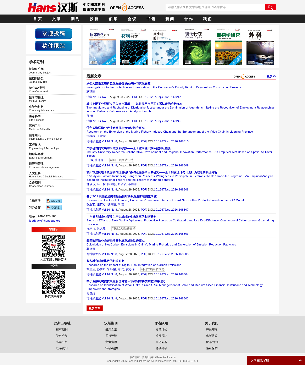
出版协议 (212, 335)
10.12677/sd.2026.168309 (171, 165)
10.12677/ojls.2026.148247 (163, 97)
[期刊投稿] (53, 33)
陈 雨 (121, 269)
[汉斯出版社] (52, 7)
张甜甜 (122, 184)
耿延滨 (91, 91)
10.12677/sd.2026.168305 (171, 254)
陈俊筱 (111, 184)
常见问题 (161, 342)
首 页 (37, 19)
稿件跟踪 (161, 335)
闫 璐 (121, 204)
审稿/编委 (111, 348)
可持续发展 (94, 141)
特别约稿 (161, 348)
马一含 (101, 184)
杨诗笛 (111, 204)
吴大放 (101, 228)
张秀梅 (99, 160)
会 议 (132, 19)
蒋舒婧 (91, 293)
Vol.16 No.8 (109, 141)
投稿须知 (161, 329)
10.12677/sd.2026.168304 (171, 274)
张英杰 (101, 204)
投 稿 (94, 19)
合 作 (188, 19)
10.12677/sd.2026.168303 (171, 298)
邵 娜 (90, 115)
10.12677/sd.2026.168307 (171, 209)
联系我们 (62, 348)
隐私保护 (212, 348)
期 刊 (75, 19)
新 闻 (169, 19)
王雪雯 (101, 136)
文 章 (56, 19)
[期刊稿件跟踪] (53, 45)
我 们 (207, 19)
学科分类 (62, 335)
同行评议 (111, 335)
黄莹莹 (91, 269)
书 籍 (150, 19)
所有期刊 (62, 329)
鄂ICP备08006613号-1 (185, 361)
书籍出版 (62, 342)
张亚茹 (91, 204)
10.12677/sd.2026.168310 (171, 141)
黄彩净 (130, 269)
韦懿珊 (132, 184)
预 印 (113, 19)
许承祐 (91, 228)
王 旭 (90, 160)
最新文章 (111, 329)
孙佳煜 (101, 269)
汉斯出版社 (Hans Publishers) (159, 357)
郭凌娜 (91, 248)
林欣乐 (91, 184)
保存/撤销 (212, 342)
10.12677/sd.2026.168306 (171, 233)
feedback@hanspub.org (45, 220)
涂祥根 (91, 136)
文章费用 (111, 342)
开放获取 (212, 329)
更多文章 (94, 308)
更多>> (271, 76)
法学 (89, 97)
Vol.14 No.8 (100, 97)
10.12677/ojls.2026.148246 (163, 121)
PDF (135, 97)
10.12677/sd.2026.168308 (171, 189)
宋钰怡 (111, 269)
